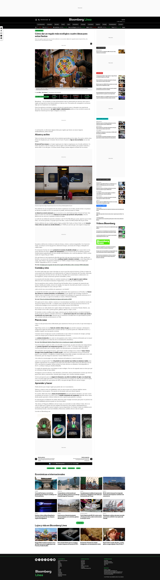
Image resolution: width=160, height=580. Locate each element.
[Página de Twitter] (39, 559)
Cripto (82, 564)
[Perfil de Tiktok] (51, 559)
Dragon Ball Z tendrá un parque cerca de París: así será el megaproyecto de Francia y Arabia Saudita (46, 459)
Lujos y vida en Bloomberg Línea (51, 525)
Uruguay (59, 571)
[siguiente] (91, 459)
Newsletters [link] (49, 24)
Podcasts (82, 567)
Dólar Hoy (83, 562)
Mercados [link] (57, 24)
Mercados (83, 561)
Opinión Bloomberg (101, 205)
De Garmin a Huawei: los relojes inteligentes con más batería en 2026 (90, 543)
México (59, 562)
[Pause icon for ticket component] (36, 27)
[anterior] (36, 459)
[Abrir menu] (36, 20)
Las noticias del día (51, 468)
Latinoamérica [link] (75, 24)
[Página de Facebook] (36, 559)
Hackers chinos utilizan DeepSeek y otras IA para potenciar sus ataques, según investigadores (45, 517)
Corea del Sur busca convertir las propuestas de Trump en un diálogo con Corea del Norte (46, 494)
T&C (105, 564)
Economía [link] (121, 24)
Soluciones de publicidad (108, 574)
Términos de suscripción (108, 562)
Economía (83, 560)
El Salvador (60, 573)
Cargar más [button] (80, 522)
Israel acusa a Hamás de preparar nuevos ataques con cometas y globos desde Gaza (68, 517)
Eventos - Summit (107, 569)
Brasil (59, 561)
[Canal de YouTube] (42, 559)
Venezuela (60, 566)
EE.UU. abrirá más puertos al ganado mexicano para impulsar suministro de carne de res (113, 494)
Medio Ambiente (71, 468)
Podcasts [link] (104, 24)
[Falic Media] (117, 21)
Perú (59, 568)
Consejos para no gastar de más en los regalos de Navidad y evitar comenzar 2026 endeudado (64, 265)
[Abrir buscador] (39, 20)
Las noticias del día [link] (41, 24)
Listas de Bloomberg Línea (86, 568)
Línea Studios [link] (90, 24)
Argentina (60, 563)
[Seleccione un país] (49, 20)
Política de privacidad (108, 561)
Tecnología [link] (83, 24)
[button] (91, 44)
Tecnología (106, 563)
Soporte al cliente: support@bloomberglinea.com (113, 572)
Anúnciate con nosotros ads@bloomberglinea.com (113, 571)
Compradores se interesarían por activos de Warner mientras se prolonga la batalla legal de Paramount (68, 494)
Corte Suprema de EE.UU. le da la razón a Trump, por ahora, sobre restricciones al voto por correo (91, 517)
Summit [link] (63, 24)
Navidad (64, 468)
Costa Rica (60, 572)
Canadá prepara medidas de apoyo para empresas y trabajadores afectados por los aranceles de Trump (91, 494)
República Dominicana (62, 574)
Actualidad (83, 563)
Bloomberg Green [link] (112, 24)
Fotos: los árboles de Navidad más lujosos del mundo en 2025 (56, 299)
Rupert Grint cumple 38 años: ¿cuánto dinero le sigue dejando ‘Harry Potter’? (113, 543)
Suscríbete (106, 560)
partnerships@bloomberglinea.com (110, 570)
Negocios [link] (98, 24)
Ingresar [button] (123, 19)
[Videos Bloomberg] (110, 223)
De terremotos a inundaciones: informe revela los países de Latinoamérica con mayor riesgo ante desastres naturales (106, 256)
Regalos (78, 468)
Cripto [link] (68, 24)
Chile (59, 567)
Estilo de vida (39, 30)
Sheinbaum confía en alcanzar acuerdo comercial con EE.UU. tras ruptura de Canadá (113, 517)
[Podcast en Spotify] (54, 559)
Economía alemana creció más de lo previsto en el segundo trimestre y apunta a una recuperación (81, 459)
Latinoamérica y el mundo (62, 560)
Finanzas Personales (85, 566)
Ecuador (59, 569)
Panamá (59, 570)
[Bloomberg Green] (110, 242)
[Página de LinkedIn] (48, 559)
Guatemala (60, 575)
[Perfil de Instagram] (45, 559)
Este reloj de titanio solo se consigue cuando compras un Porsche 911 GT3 (68, 543)
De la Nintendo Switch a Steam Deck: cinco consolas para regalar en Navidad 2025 (61, 342)
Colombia (60, 564)
